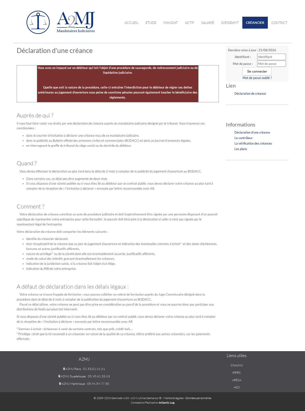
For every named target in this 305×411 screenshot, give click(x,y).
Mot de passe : (243, 64)
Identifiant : (243, 57)
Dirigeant (230, 23)
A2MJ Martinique (73, 383)
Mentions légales (173, 398)
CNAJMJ (237, 365)
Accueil (131, 23)
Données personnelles (198, 398)
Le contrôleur (243, 138)
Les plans (240, 149)
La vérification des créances (253, 143)
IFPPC (236, 373)
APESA (236, 380)
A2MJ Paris (73, 369)
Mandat (170, 23)
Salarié (207, 23)
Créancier (255, 23)
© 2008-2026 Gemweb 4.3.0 (111, 398)
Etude (151, 23)
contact (279, 23)
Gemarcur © (154, 398)
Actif (189, 23)
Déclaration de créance (250, 93)
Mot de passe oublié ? (257, 78)
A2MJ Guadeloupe (73, 376)
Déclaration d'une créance (252, 132)
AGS (237, 387)
